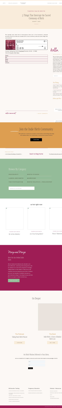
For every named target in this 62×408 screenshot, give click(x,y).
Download (21, 51)
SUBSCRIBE (36, 139)
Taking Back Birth (36, 11)
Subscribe (30, 368)
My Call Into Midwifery (14, 234)
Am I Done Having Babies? (36, 234)
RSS (15, 53)
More (18, 53)
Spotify (12, 53)
